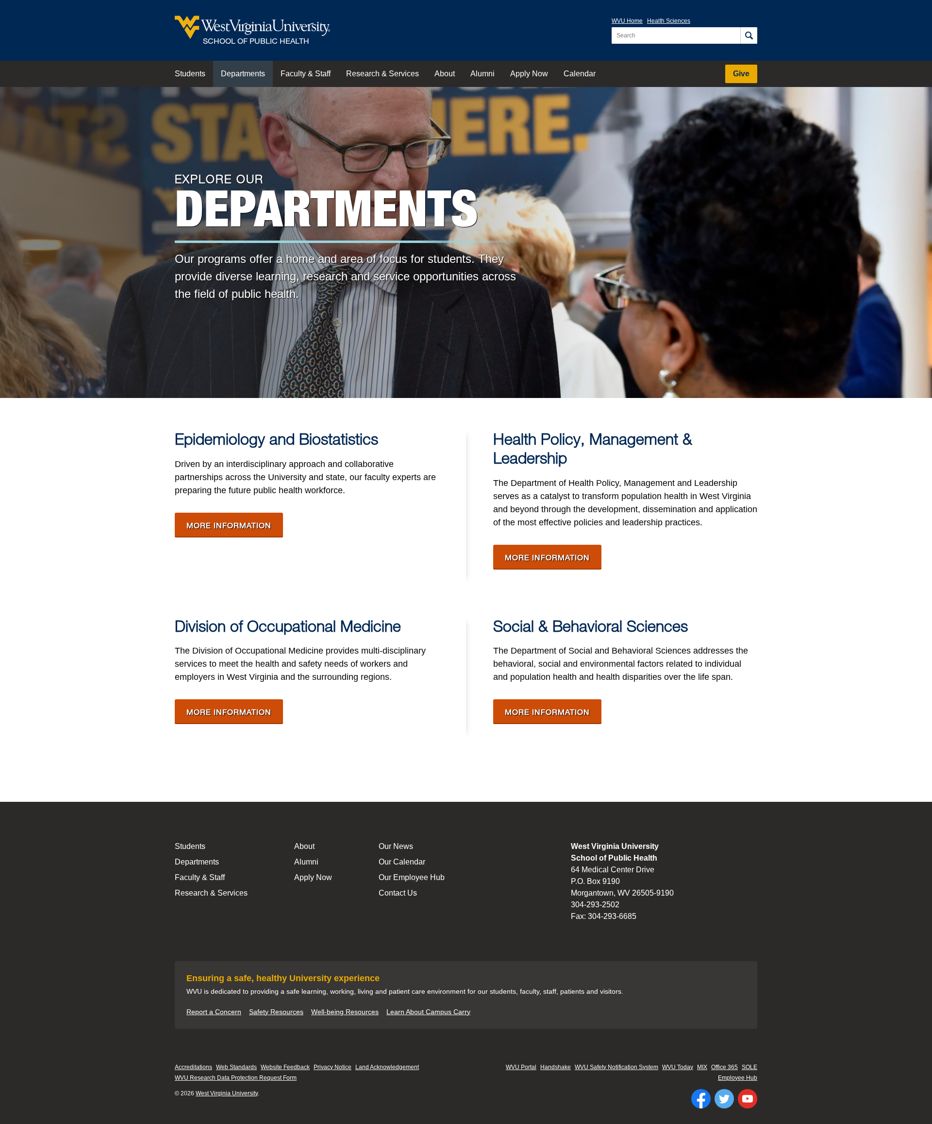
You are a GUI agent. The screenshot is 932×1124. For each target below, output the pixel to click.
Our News (396, 846)
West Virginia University (227, 1093)
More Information (234, 525)
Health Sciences (668, 21)
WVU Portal (521, 1067)
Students (190, 73)
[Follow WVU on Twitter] (724, 1098)
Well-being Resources (345, 1012)
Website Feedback (285, 1067)
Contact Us (398, 893)
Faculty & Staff (306, 73)
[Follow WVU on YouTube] (747, 1098)
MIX (702, 1067)
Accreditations (193, 1067)
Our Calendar (402, 862)
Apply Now (529, 73)
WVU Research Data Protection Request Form (236, 1077)
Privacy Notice (332, 1067)
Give (741, 73)
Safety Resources (276, 1012)
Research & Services (382, 73)
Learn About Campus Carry (428, 1012)
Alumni (482, 73)
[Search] (748, 35)
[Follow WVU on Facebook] (701, 1098)
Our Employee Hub (412, 877)
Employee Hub (737, 1077)
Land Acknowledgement (387, 1067)
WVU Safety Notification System (616, 1067)
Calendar (580, 73)
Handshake (555, 1067)
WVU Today (677, 1067)
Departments (243, 73)
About (444, 73)
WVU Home (627, 21)
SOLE (749, 1067)
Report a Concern (213, 1012)
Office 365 (724, 1067)
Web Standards (236, 1067)
